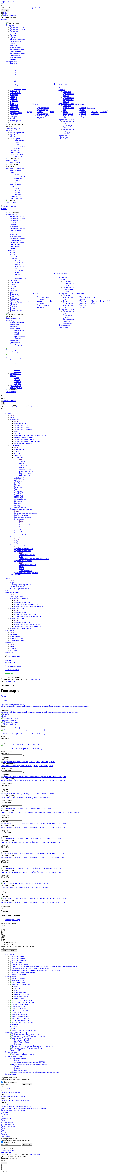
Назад (12, 415)
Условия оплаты (7, 1122)
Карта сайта (5, 1136)
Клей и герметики (19, 712)
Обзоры (4, 1134)
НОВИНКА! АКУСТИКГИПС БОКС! (15, 1100)
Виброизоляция (20, 541)
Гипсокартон (23, 523)
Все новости (5, 1088)
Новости (4, 1116)
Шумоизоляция (20, 423)
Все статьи (5, 1104)
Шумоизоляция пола (22, 622)
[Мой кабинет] (2, 396)
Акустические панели (27, 555)
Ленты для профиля (70, 712)
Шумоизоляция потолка (23, 602)
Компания (13, 646)
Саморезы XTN (7, 712)
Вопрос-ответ (6, 1132)
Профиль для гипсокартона (53, 712)
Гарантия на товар (8, 1126)
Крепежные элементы (34, 712)
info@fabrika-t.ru (35, 8)
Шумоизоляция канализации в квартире (16, 1106)
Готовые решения (16, 597)
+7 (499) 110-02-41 (8, 2)
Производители (20, 449)
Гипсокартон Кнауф (8, 720)
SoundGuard (23, 461)
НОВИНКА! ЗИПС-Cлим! (11, 1092)
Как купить (14, 634)
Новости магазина (10, 1082)
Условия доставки (7, 1124)
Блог (2, 1130)
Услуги (12, 583)
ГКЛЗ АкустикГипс (8, 724)
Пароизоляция (83, 706)
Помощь (4, 1120)
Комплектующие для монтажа (25, 513)
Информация (6, 1118)
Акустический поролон (27, 565)
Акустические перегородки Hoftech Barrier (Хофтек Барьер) (23, 1108)
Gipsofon (4, 716)
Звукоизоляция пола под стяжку (13, 1110)
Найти (4, 1163)
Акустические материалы (23, 549)
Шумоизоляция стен (21, 612)
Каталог (13, 417)
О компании (5, 1114)
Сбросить (13, 950)
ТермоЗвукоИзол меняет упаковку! (14, 1096)
